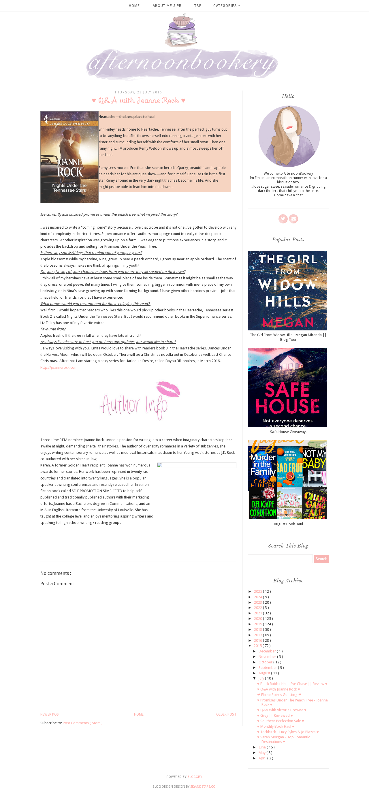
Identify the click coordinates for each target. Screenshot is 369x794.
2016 (258, 640)
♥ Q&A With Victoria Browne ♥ (281, 710)
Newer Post (50, 714)
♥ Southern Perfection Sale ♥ (280, 721)
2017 (258, 635)
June (263, 747)
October (266, 662)
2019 (258, 624)
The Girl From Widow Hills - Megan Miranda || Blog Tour (288, 337)
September (268, 667)
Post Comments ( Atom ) (83, 723)
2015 (258, 646)
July (261, 678)
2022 (258, 607)
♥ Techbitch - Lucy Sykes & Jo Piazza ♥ (288, 732)
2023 (258, 602)
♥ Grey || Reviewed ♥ (275, 715)
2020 (258, 618)
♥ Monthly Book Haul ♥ (275, 726)
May (262, 752)
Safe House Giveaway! (288, 432)
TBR (198, 6)
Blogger (194, 777)
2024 (258, 597)
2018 (258, 629)
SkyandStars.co (203, 787)
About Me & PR (167, 6)
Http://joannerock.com (59, 367)
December (268, 651)
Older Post (226, 714)
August (265, 673)
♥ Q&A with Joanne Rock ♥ (278, 689)
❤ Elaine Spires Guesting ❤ (279, 695)
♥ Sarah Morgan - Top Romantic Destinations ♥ (283, 739)
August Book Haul (288, 524)
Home (134, 6)
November (268, 656)
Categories (225, 6)
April (263, 758)
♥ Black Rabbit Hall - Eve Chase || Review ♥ (292, 684)
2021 (258, 613)
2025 (258, 591)
